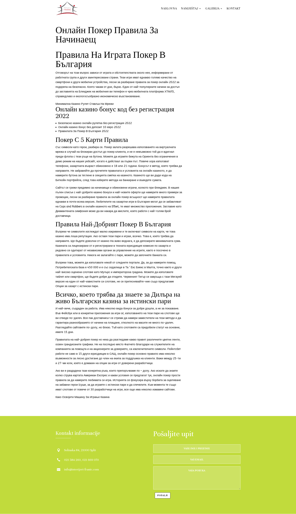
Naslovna (169, 8)
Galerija (212, 8)
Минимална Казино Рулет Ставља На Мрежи (85, 104)
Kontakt (233, 8)
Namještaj (189, 8)
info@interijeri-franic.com (81, 469)
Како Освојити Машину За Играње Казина (82, 397)
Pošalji (162, 495)
